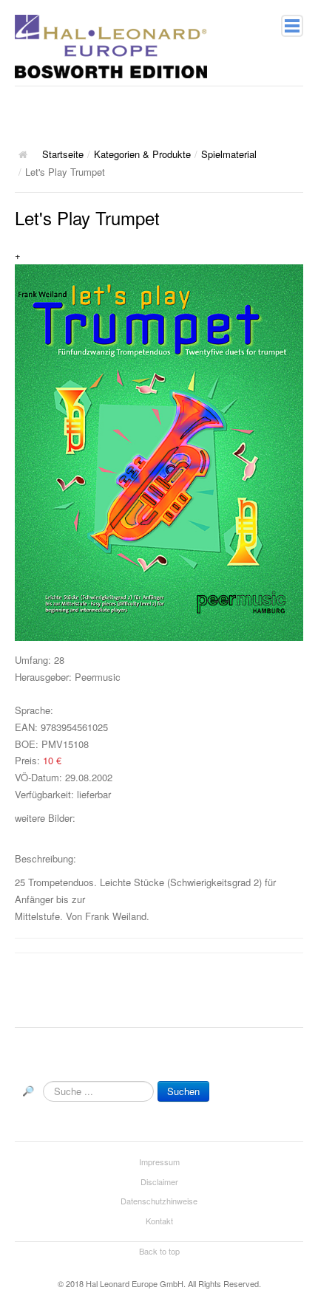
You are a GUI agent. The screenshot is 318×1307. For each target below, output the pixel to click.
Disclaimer (159, 1181)
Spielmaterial (229, 154)
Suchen (183, 1091)
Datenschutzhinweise (159, 1201)
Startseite (63, 154)
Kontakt (159, 1221)
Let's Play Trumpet (87, 217)
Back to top (159, 1251)
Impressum (159, 1161)
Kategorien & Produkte (142, 154)
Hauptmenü (292, 26)
